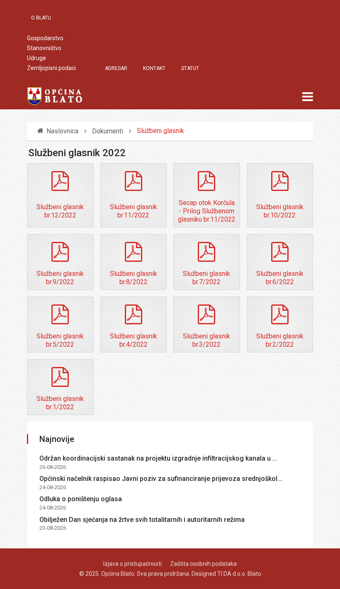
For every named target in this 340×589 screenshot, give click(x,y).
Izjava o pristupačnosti (132, 563)
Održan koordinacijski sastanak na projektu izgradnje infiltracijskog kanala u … (158, 458)
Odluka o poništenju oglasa (80, 499)
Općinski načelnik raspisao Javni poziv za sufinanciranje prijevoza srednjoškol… (160, 479)
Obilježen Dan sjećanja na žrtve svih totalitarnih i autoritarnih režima (142, 520)
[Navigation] (307, 96)
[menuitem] (45, 18)
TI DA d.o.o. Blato (239, 573)
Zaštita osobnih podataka (203, 563)
